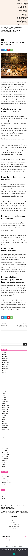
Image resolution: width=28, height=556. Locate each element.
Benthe (4, 46)
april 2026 (4, 354)
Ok (14, 554)
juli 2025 (4, 370)
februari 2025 (5, 378)
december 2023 (5, 405)
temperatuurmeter (20, 201)
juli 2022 (4, 439)
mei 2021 (4, 466)
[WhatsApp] (11, 50)
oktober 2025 (5, 366)
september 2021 (5, 458)
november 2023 (5, 407)
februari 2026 (5, 358)
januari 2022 (4, 450)
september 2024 (5, 387)
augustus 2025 (5, 368)
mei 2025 (4, 372)
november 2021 (5, 454)
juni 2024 (4, 393)
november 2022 (5, 431)
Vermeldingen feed (6, 494)
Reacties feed (5, 496)
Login (3, 492)
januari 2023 (4, 427)
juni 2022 (4, 441)
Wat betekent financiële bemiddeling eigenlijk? (22, 326)
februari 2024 (5, 401)
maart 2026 (4, 356)
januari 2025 (4, 380)
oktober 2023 (5, 409)
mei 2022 (4, 443)
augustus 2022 (5, 437)
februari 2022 (5, 448)
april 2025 (4, 374)
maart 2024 (4, 399)
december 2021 (5, 452)
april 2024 (4, 397)
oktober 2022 (5, 433)
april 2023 (4, 421)
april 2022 (4, 444)
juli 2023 (4, 415)
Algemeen (4, 474)
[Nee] (26, 552)
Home (2, 37)
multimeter (18, 161)
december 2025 (5, 362)
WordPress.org (5, 498)
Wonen (6, 37)
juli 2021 (4, 462)
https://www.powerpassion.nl (14, 334)
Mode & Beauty (5, 480)
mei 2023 (4, 419)
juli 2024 (4, 391)
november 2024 (5, 384)
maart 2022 (4, 446)
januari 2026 (4, 360)
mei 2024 (4, 395)
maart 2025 (4, 376)
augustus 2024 (5, 389)
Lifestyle (4, 478)
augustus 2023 (5, 413)
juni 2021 (4, 464)
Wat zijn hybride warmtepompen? (5, 326)
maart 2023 (4, 423)
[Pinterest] (8, 50)
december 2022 (5, 429)
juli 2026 (4, 352)
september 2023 (5, 411)
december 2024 (5, 382)
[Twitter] (5, 50)
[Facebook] (2, 50)
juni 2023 (4, 417)
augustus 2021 (5, 460)
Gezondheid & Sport (6, 476)
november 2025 (5, 364)
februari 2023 (5, 425)
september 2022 (5, 435)
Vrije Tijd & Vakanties (6, 482)
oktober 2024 (5, 386)
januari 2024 (4, 403)
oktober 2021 (5, 456)
